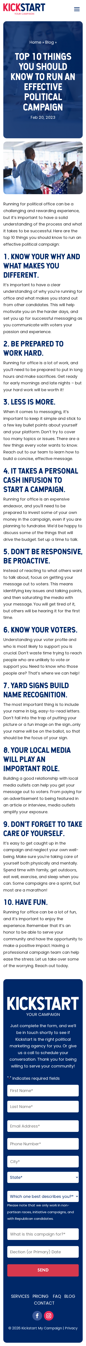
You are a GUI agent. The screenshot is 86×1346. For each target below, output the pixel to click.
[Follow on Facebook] (37, 1316)
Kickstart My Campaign (41, 1328)
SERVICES (22, 1296)
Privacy (71, 1328)
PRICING (41, 1296)
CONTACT (44, 1303)
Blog (49, 42)
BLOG (69, 1296)
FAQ (57, 1296)
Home (35, 42)
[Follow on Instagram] (49, 1316)
